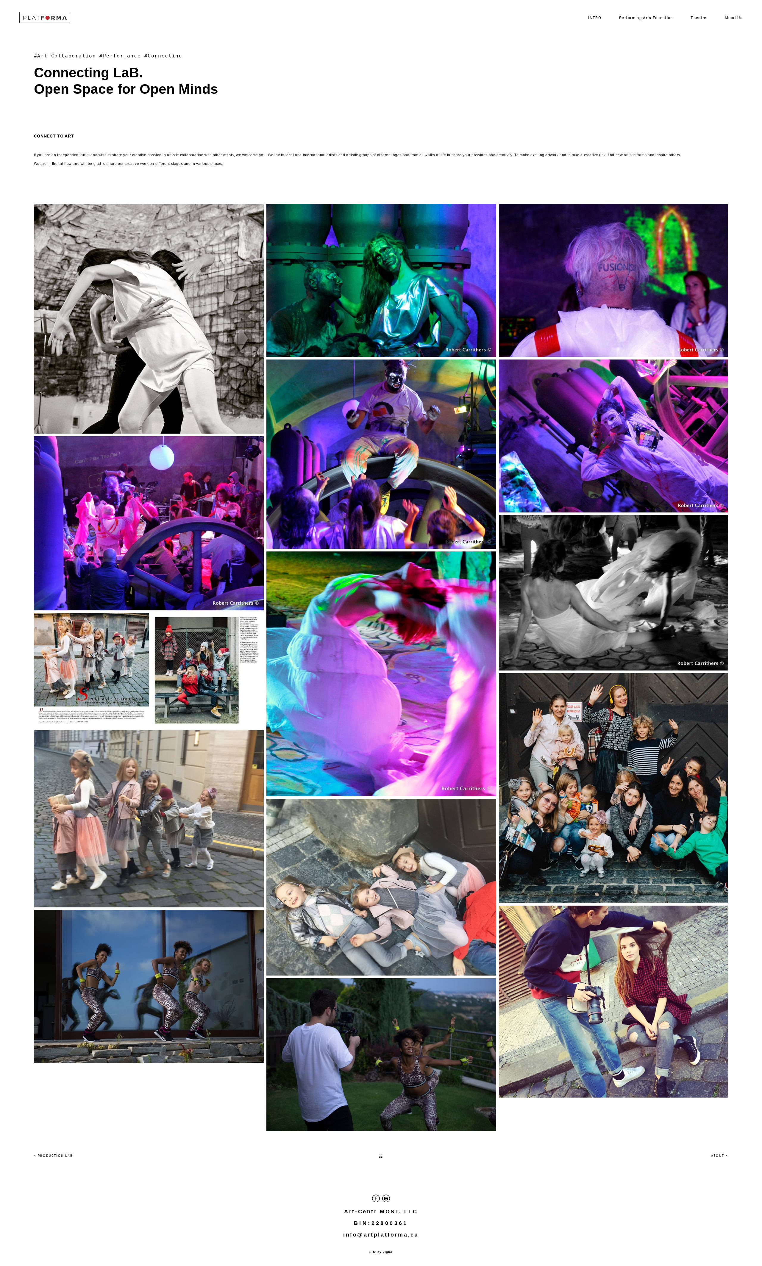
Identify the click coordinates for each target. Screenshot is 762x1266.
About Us (733, 17)
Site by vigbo (380, 1252)
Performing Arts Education (646, 17)
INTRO (594, 17)
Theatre (698, 17)
